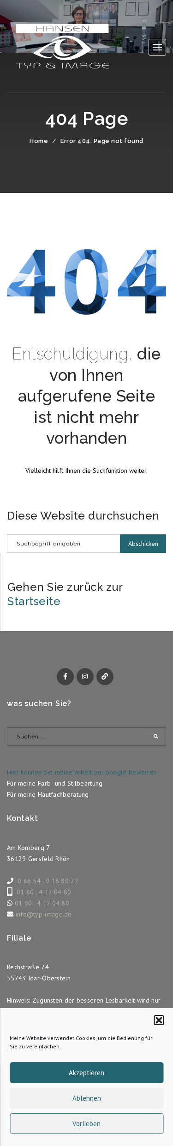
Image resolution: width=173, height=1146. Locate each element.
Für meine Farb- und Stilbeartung (55, 783)
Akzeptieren (86, 1072)
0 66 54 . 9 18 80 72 (48, 881)
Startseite (33, 601)
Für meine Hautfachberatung (48, 794)
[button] (158, 1020)
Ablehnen (86, 1098)
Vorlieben (86, 1123)
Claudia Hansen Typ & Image (62, 46)
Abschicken (143, 543)
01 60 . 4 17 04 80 (44, 892)
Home (39, 140)
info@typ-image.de (44, 914)
